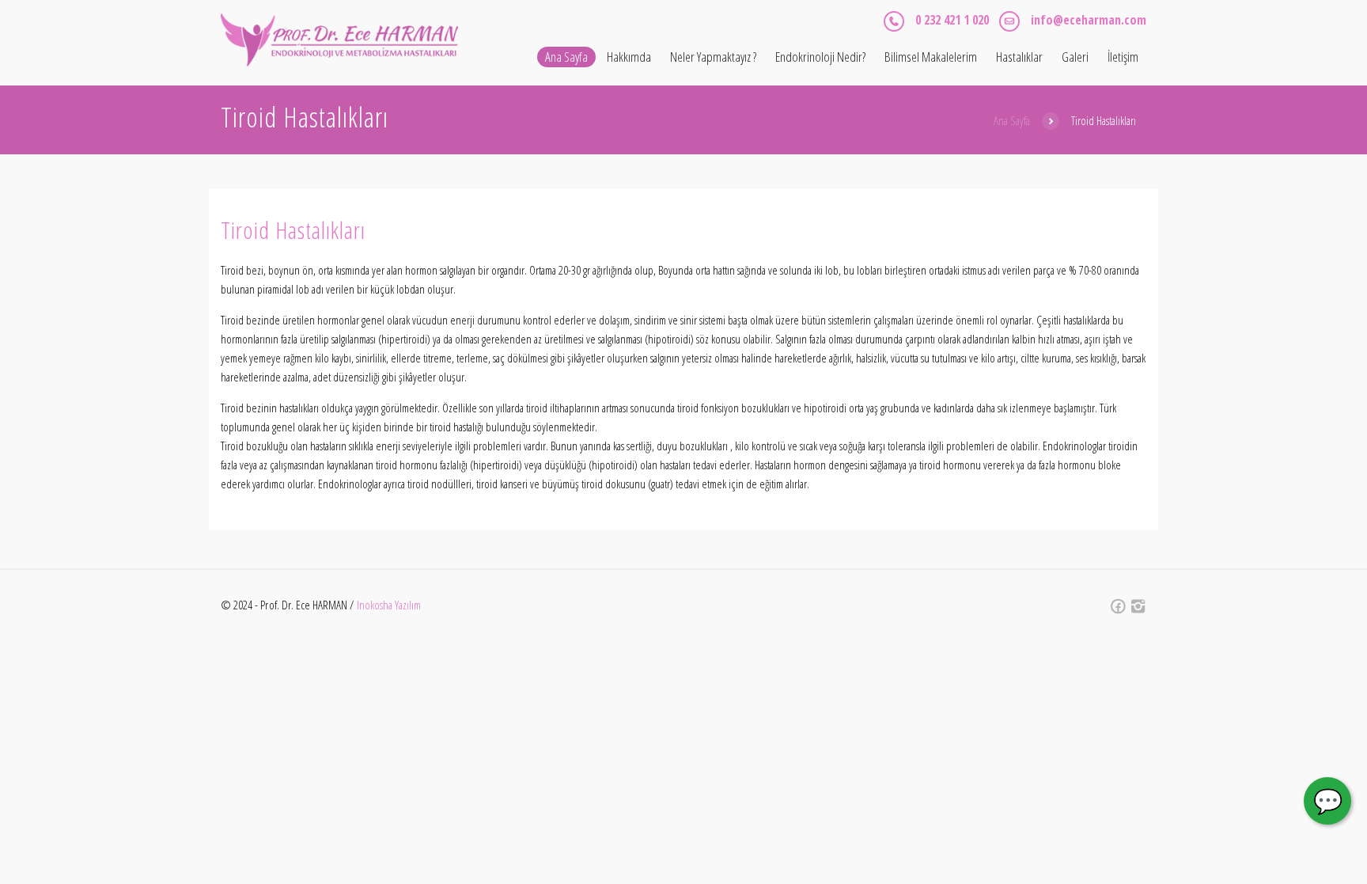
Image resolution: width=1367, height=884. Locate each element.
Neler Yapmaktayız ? (713, 56)
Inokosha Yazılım (389, 605)
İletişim (1123, 56)
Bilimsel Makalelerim (930, 56)
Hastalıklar (1019, 56)
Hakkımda (629, 56)
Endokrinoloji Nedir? (820, 56)
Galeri (1075, 56)
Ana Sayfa (566, 56)
